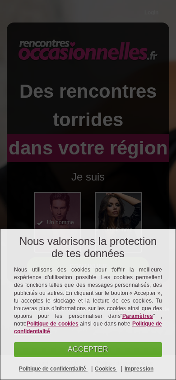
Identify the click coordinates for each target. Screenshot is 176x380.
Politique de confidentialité (53, 369)
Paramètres (137, 316)
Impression (139, 369)
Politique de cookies (53, 324)
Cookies (106, 369)
